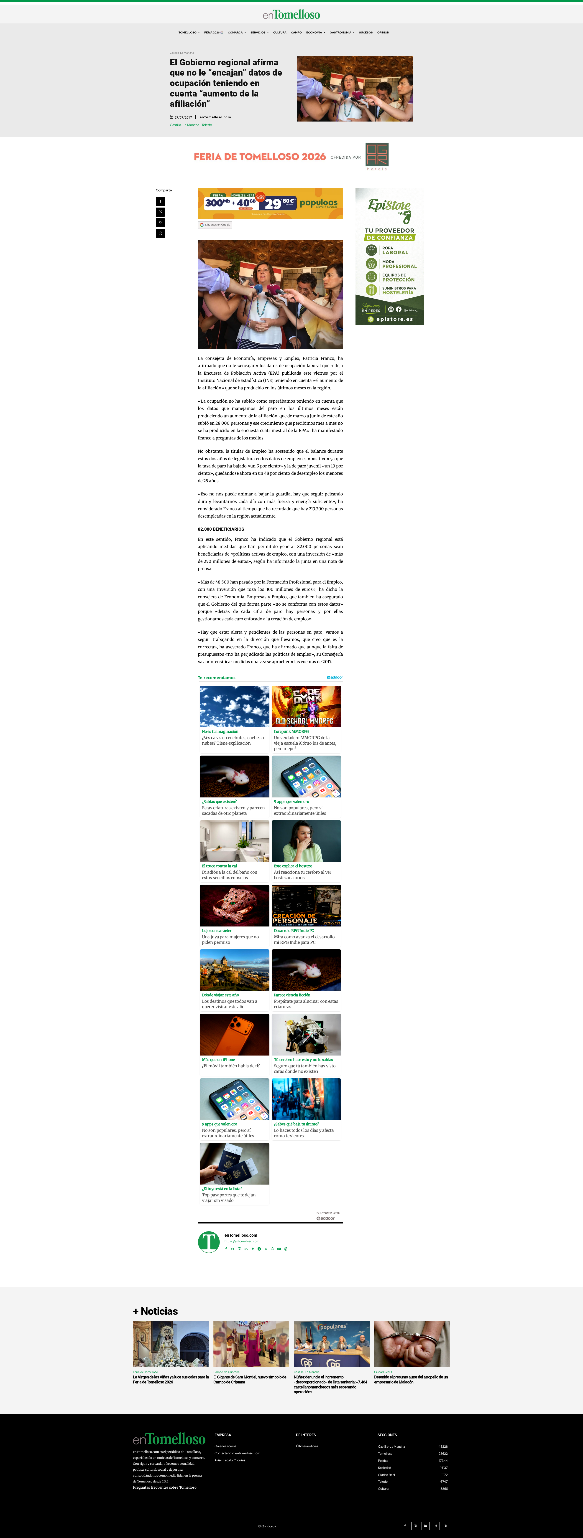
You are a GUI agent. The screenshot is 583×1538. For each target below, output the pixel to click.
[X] (160, 212)
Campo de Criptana (226, 1372)
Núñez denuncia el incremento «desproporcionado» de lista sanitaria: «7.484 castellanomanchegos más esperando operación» (330, 1384)
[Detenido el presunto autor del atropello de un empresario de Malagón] (412, 1344)
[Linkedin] (246, 1248)
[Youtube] (279, 1248)
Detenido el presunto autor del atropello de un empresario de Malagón (411, 1379)
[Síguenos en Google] (215, 232)
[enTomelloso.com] (209, 1242)
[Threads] (285, 1248)
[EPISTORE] (389, 323)
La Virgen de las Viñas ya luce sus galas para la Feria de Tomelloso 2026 (171, 1379)
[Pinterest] (160, 222)
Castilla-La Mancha (182, 53)
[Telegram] (259, 1248)
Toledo (207, 125)
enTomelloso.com (215, 117)
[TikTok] (436, 1526)
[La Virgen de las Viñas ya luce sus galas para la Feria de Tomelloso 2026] (171, 1344)
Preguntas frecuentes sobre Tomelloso (165, 1487)
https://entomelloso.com (242, 1241)
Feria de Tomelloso (145, 1372)
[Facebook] (160, 201)
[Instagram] (239, 1248)
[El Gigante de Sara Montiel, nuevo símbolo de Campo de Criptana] (251, 1344)
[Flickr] (233, 1248)
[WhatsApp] (160, 233)
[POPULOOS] (270, 218)
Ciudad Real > (383, 1372)
